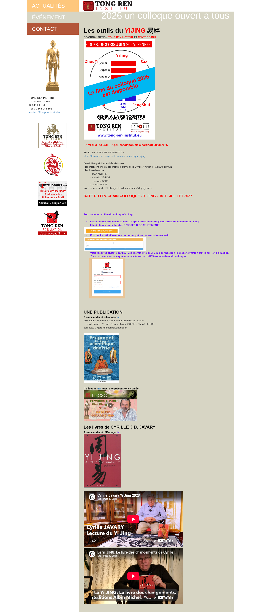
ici (118, 317)
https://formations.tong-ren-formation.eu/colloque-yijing (114, 156)
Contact (44, 29)
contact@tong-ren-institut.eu (45, 112)
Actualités (48, 6)
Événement (48, 17)
